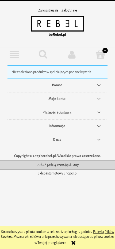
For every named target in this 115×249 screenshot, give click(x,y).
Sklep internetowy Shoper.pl (57, 173)
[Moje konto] (71, 54)
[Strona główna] (57, 27)
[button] (14, 54)
